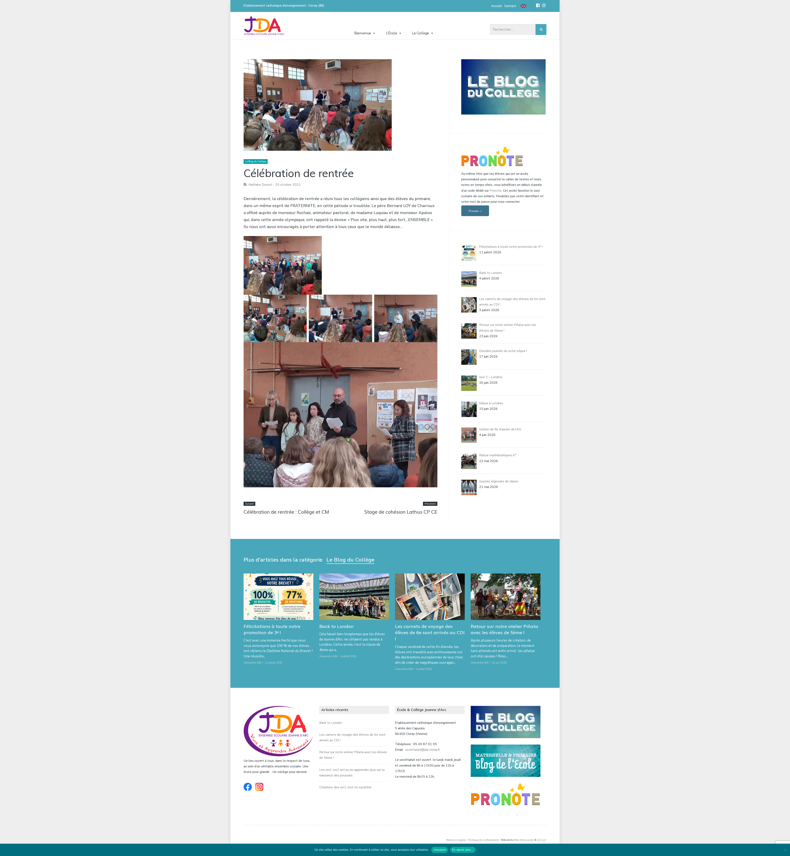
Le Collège (420, 33)
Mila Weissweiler (524, 840)
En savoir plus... (462, 849)
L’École (391, 33)
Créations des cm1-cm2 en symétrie (345, 787)
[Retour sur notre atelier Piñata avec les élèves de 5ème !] (505, 596)
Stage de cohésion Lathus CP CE (400, 512)
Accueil (496, 6)
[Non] (785, 850)
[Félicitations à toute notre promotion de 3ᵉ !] (278, 596)
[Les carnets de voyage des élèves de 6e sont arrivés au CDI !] (430, 596)
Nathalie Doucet (260, 184)
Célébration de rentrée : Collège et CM (286, 512)
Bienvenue (362, 33)
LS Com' (541, 840)
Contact (510, 6)
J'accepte (439, 849)
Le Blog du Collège (255, 161)
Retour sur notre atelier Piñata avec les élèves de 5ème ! (504, 629)
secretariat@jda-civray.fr (422, 749)
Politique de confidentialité (483, 840)
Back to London (336, 626)
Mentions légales (456, 840)
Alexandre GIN (252, 663)
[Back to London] (354, 596)
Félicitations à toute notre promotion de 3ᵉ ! (272, 629)
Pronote (496, 190)
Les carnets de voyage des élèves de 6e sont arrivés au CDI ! (430, 632)
